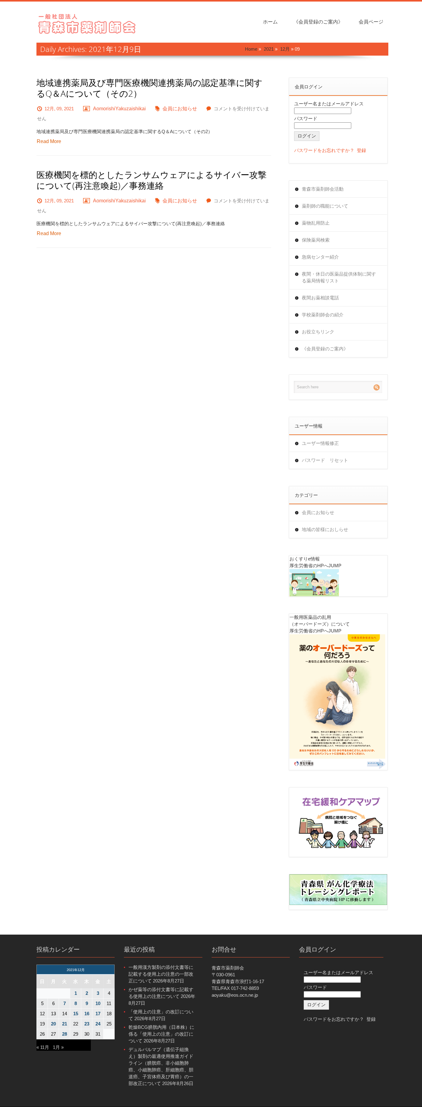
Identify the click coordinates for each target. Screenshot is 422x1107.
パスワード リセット (325, 460)
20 (53, 1023)
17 (97, 1013)
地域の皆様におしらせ (325, 529)
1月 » (58, 1047)
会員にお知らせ (179, 108)
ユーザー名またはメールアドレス (329, 103)
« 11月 (42, 1047)
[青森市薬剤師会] (87, 23)
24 (97, 1023)
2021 (269, 49)
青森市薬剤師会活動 (323, 189)
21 (64, 1023)
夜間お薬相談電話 (320, 297)
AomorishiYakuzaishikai (119, 108)
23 (86, 1023)
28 (64, 1034)
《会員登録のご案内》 (318, 21)
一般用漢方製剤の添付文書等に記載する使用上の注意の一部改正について (161, 974)
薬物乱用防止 (316, 223)
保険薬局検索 (316, 240)
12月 (285, 49)
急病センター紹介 (320, 257)
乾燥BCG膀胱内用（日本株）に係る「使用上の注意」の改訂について (161, 1034)
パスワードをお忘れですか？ (324, 150)
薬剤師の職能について (325, 206)
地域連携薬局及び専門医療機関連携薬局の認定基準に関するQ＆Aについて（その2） (149, 88)
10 (97, 1003)
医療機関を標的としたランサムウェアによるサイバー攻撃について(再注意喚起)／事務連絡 (151, 180)
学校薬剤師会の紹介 (323, 314)
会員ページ (371, 21)
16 (86, 1013)
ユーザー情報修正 (320, 443)
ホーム (270, 21)
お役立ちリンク (318, 331)
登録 (361, 150)
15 (75, 1013)
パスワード (305, 118)
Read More (49, 141)
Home (251, 49)
